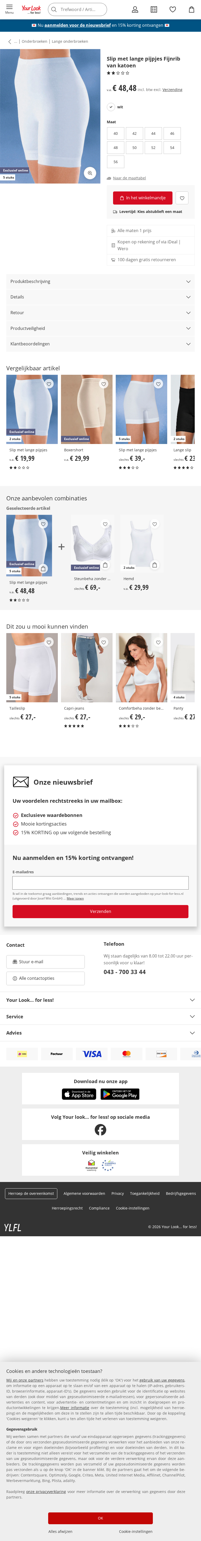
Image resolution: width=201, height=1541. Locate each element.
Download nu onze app (100, 1081)
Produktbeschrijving (30, 281)
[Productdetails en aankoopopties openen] (43, 568)
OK (100, 1518)
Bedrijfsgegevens (181, 1193)
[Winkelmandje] (191, 9)
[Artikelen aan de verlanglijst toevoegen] (182, 197)
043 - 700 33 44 (125, 972)
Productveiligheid (27, 328)
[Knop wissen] (101, 9)
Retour (17, 312)
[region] (100, 1451)
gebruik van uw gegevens (162, 1380)
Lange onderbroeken (70, 41)
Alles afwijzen (60, 1531)
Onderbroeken (34, 41)
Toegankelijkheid (145, 1193)
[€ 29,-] (141, 667)
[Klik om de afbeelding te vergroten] (90, 173)
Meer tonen (75, 898)
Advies (14, 1033)
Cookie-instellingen (136, 1531)
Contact (15, 945)
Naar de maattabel (129, 178)
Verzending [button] (172, 89)
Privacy (117, 1193)
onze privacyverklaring (46, 1491)
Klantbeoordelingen (30, 344)
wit (120, 107)
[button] (9, 9)
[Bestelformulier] (153, 9)
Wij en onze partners (24, 1380)
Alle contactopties (36, 978)
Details (17, 297)
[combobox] (84, 9)
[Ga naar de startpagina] (31, 9)
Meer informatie (74, 1407)
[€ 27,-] (87, 667)
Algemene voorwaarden (84, 1193)
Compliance (99, 1208)
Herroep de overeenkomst (31, 1193)
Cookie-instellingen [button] (132, 1208)
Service (14, 1016)
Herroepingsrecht (67, 1208)
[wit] (111, 107)
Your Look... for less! (30, 1000)
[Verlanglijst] (172, 9)
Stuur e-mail (31, 963)
